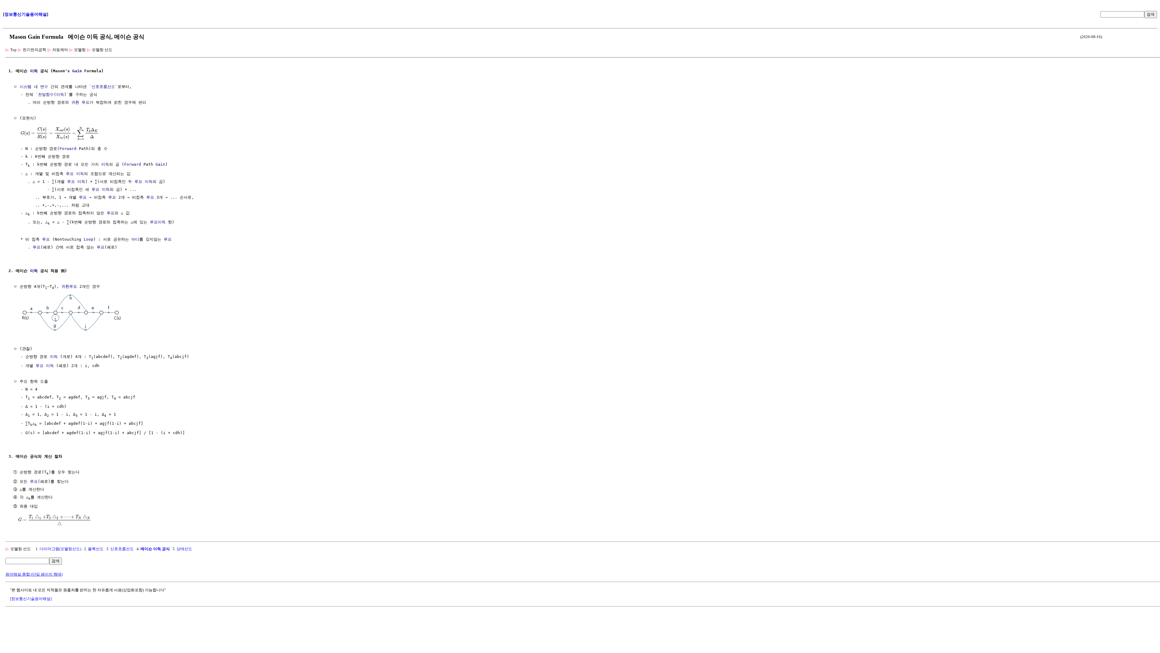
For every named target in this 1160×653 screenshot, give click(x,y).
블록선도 (96, 549)
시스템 (25, 86)
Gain (77, 71)
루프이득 (158, 222)
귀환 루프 (80, 102)
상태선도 (184, 549)
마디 (135, 239)
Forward (68, 148)
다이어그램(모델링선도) (60, 549)
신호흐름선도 (103, 86)
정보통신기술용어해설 (26, 14)
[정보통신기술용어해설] (31, 598)
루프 (83, 197)
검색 (1151, 14)
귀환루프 (69, 286)
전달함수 (46, 94)
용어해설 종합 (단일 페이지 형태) (34, 574)
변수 (44, 86)
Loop (88, 239)
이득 (34, 71)
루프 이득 (75, 173)
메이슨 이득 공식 (155, 549)
